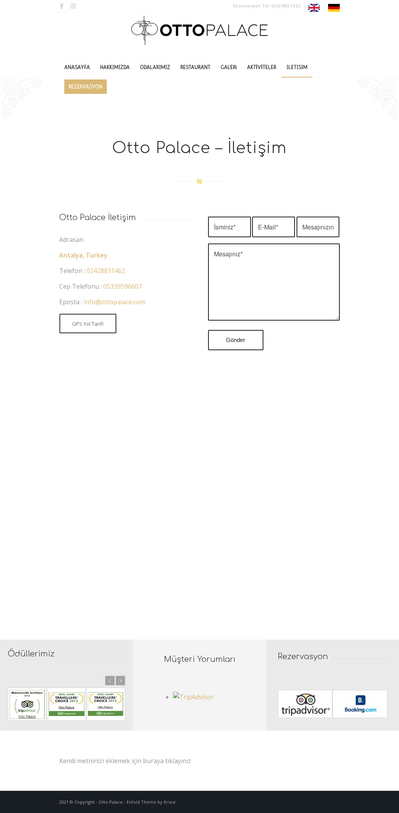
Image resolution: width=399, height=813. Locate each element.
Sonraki (120, 680)
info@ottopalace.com (114, 302)
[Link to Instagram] (73, 6)
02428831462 (106, 270)
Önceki (110, 680)
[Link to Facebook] (61, 6)
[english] (314, 10)
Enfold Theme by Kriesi (151, 802)
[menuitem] (314, 8)
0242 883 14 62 (285, 6)
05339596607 (122, 286)
